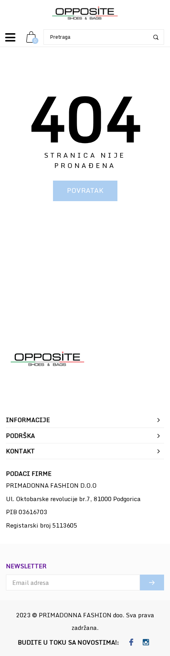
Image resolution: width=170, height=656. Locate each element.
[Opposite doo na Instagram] (145, 642)
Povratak (85, 190)
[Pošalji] (152, 582)
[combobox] (103, 37)
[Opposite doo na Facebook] (131, 642)
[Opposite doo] (85, 13)
